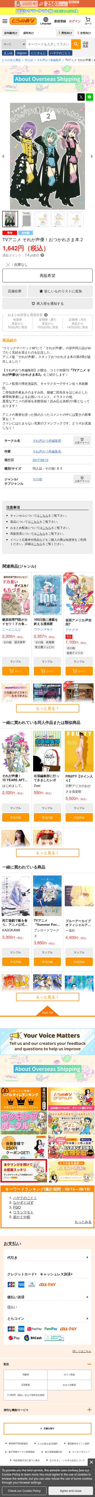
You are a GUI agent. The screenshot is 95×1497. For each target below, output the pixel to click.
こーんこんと (11, 629)
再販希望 (47, 275)
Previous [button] (3, 156)
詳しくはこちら (82, 1351)
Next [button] (92, 156)
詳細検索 (85, 44)
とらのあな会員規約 (47, 1443)
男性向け (66, 33)
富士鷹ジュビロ (44, 647)
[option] (47, 156)
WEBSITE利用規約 (18, 1443)
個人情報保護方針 (53, 1451)
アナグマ (72, 629)
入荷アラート (82, 442)
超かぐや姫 (21, 1216)
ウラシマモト (43, 629)
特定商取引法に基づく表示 (26, 1460)
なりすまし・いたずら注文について (67, 1460)
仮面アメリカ (75, 653)
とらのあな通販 (11, 60)
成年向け (28, 33)
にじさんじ (38, 53)
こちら (43, 515)
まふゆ (8, 53)
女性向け (85, 33)
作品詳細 (15, 817)
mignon (22, 53)
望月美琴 (19, 642)
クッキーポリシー (81, 1451)
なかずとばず (23, 1202)
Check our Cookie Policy (24, 1490)
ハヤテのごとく (60, 53)
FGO (17, 1207)
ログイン (75, 21)
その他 (7, 642)
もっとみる (83, 1221)
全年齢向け (11, 33)
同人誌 (29, 60)
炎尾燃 (50, 642)
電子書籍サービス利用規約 (22, 1451)
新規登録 (60, 21)
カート (18, 671)
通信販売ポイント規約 (78, 1443)
